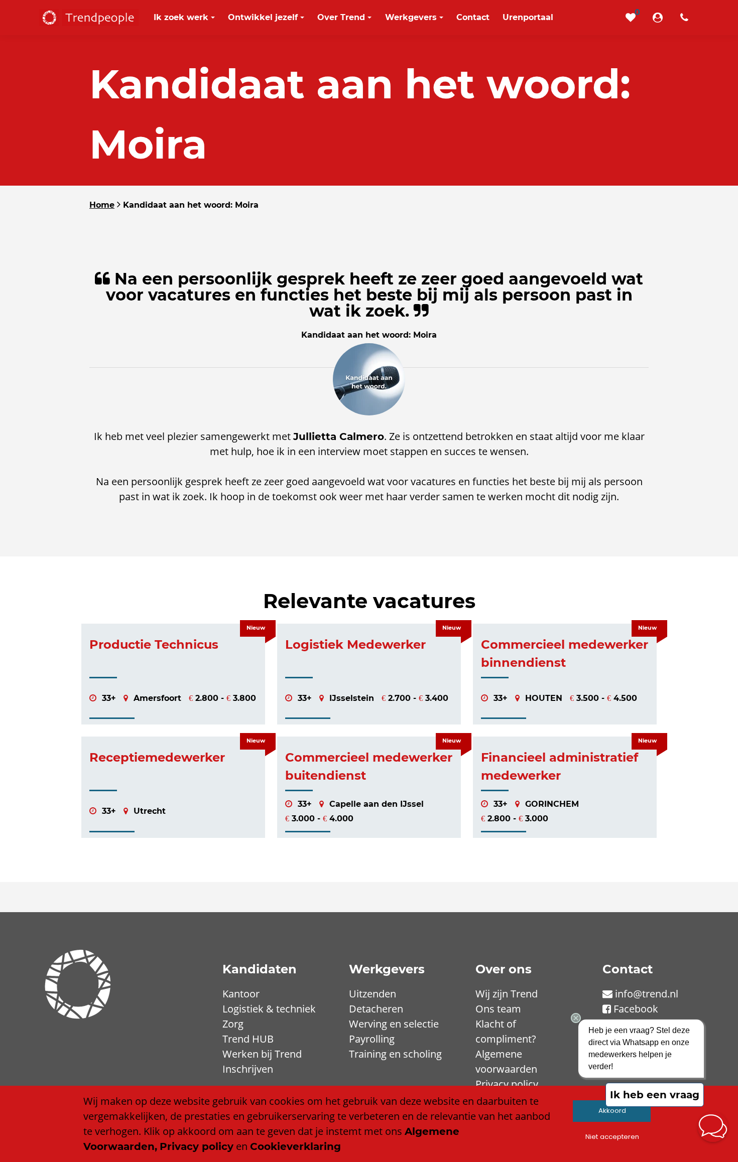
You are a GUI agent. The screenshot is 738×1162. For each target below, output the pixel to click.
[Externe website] (659, 17)
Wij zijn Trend (506, 993)
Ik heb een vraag (654, 1095)
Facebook (635, 1008)
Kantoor (241, 993)
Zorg (232, 1024)
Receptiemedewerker (157, 757)
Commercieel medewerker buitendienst (368, 766)
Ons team (498, 1008)
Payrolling (372, 1039)
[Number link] (686, 17)
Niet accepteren (612, 1136)
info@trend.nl (646, 993)
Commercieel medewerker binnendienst (564, 653)
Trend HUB (248, 1039)
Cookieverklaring (295, 1146)
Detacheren (376, 1008)
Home (101, 205)
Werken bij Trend (262, 1054)
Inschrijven (247, 1069)
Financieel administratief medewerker (559, 766)
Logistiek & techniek (269, 1008)
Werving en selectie (394, 1024)
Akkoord (612, 1110)
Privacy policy (506, 1084)
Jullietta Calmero (338, 436)
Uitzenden (372, 993)
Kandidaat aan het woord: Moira (191, 205)
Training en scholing (395, 1054)
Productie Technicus (153, 644)
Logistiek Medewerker (355, 644)
